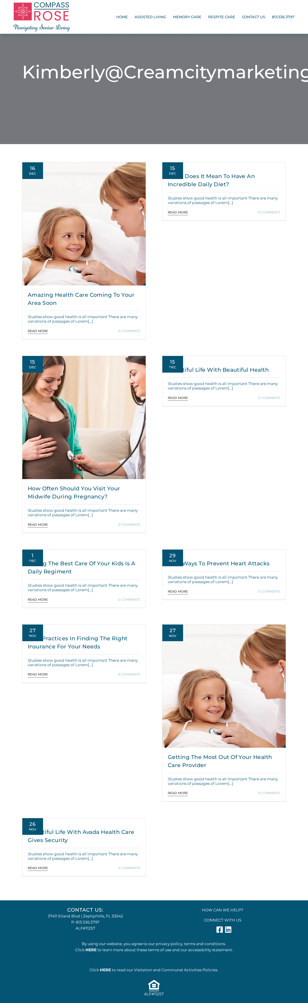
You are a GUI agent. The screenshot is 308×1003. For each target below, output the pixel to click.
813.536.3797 (87, 922)
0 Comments (129, 331)
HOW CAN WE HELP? (222, 910)
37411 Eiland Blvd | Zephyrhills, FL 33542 (85, 916)
